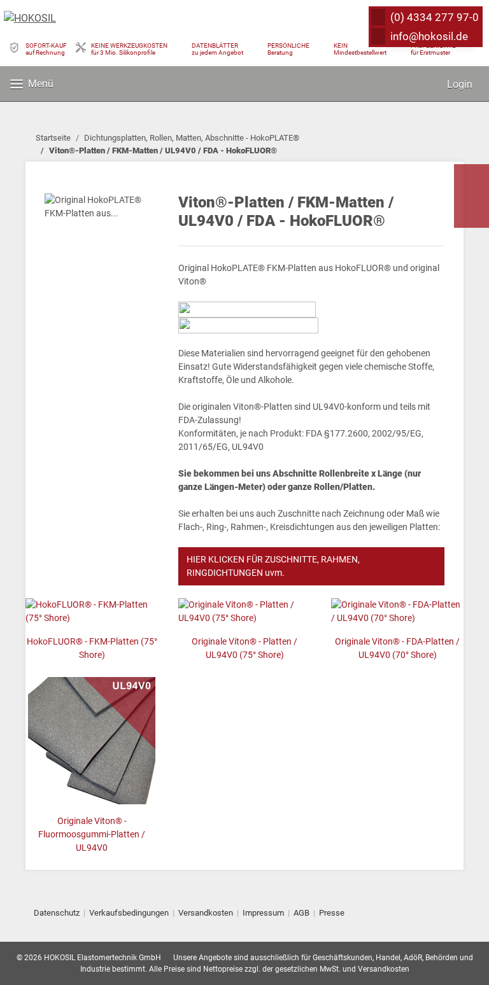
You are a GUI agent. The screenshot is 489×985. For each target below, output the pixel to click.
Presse (331, 913)
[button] (416, 84)
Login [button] (458, 84)
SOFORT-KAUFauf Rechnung (46, 49)
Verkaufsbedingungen (129, 913)
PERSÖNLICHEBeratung (288, 49)
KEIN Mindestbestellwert (360, 49)
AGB (301, 913)
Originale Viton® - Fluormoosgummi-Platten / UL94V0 (91, 834)
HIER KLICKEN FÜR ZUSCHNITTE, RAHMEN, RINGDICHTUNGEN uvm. (273, 566)
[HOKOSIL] (30, 18)
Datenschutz (57, 913)
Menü (40, 84)
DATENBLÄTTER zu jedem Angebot (217, 49)
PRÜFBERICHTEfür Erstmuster (433, 49)
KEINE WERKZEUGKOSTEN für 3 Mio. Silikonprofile (129, 49)
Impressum (263, 913)
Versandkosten (205, 913)
